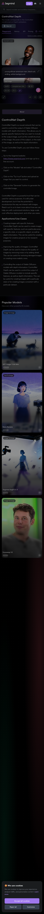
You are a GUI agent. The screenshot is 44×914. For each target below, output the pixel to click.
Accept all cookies (22, 901)
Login (29, 3)
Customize (31, 907)
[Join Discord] (35, 4)
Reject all (13, 907)
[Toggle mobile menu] (40, 4)
